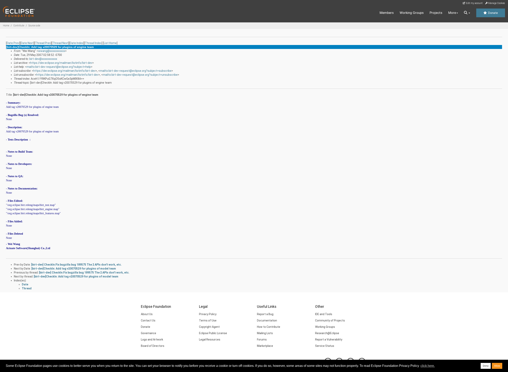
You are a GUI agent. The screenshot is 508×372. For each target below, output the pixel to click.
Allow (497, 365)
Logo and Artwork (152, 339)
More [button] (452, 13)
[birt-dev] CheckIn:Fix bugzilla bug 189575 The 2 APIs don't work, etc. (76, 264)
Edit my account (474, 3)
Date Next (27, 43)
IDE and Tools (323, 314)
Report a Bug (265, 314)
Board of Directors (152, 345)
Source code (34, 25)
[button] (467, 13)
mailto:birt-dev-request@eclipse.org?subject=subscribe (135, 70)
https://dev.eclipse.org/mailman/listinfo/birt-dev (61, 62)
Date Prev (13, 43)
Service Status (324, 345)
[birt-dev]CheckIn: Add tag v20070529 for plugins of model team (73, 268)
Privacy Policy (207, 314)
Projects (436, 13)
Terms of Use (207, 320)
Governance (148, 333)
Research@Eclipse (327, 333)
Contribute (18, 25)
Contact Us (148, 320)
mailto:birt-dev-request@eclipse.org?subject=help (59, 66)
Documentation (267, 320)
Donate (492, 13)
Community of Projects (330, 320)
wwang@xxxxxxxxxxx (51, 51)
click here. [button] (427, 365)
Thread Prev (43, 43)
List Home (110, 43)
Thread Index (93, 43)
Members (387, 13)
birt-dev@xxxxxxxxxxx (43, 58)
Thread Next (60, 43)
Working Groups (412, 13)
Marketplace (265, 345)
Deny (486, 365)
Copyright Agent (209, 326)
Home (6, 25)
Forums (262, 339)
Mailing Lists (265, 333)
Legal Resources (209, 339)
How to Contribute (268, 326)
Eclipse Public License (213, 333)
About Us (147, 314)
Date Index (76, 43)
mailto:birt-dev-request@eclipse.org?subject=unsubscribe (140, 74)
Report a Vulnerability (328, 339)
